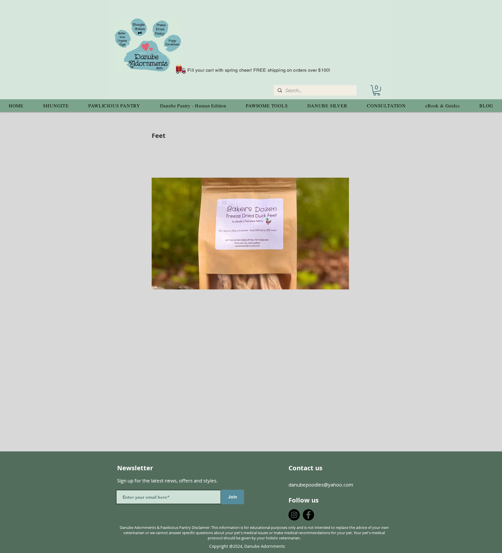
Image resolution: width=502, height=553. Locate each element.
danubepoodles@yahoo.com (320, 484)
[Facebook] (308, 514)
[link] (376, 90)
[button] (56, 105)
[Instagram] (294, 514)
